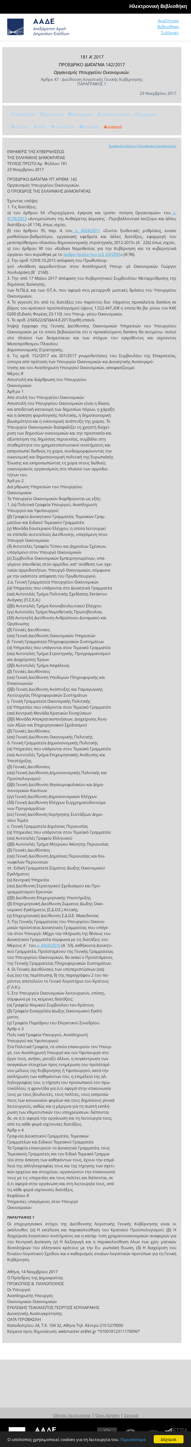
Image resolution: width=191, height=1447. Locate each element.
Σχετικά (131, 1415)
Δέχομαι (169, 1439)
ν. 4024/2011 (86, 230)
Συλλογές (170, 32)
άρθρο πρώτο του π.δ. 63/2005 (92, 254)
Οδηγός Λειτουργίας (72, 1415)
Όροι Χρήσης (107, 1415)
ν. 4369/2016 (48, 945)
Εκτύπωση (91, 126)
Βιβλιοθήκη (168, 27)
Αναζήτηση (168, 21)
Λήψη (41, 126)
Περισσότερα (133, 1439)
